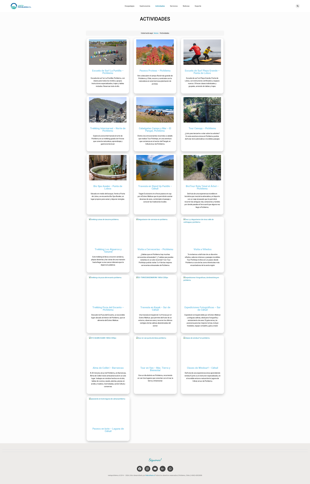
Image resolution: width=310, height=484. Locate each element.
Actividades (160, 6)
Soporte (198, 6)
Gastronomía (145, 6)
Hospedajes (129, 6)
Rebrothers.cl (150, 475)
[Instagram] (147, 469)
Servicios (174, 6)
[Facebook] (140, 469)
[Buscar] (298, 6)
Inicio (156, 33)
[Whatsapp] (170, 469)
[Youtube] (155, 469)
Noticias (186, 6)
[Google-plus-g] (163, 469)
